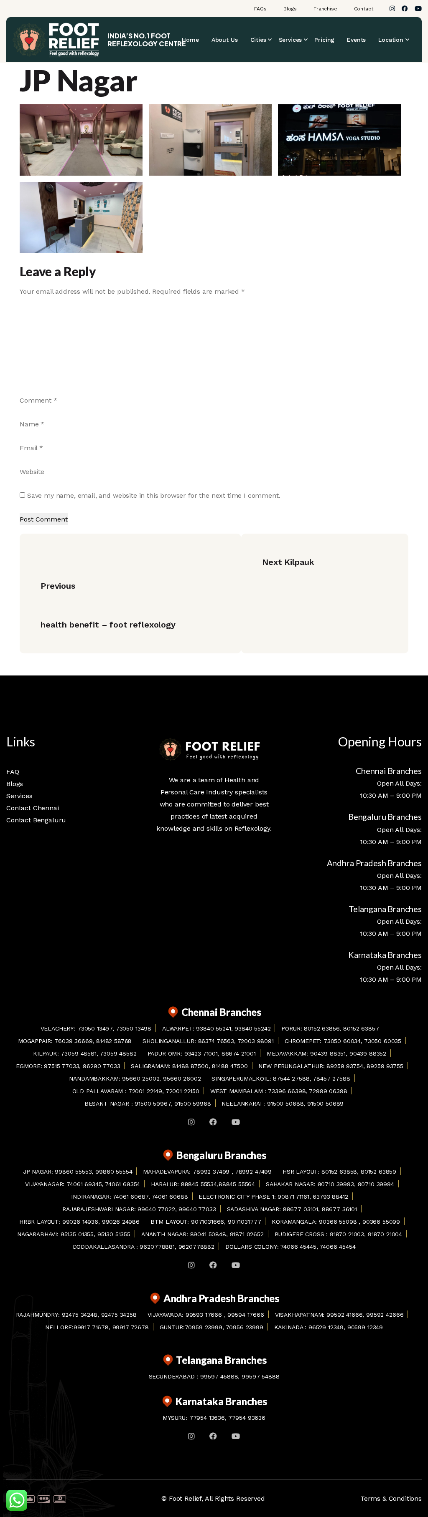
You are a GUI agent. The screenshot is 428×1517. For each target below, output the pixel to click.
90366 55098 (339, 1221)
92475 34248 (79, 1314)
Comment (38, 400)
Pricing (324, 39)
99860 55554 (113, 1171)
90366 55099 (381, 1221)
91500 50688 (285, 1103)
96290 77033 (101, 1066)
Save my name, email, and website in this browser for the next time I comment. (153, 495)
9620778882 (196, 1246)
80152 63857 (361, 1028)
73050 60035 (382, 1041)
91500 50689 (325, 1103)
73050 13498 (133, 1028)
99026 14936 (80, 1221)
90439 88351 (328, 1053)
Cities (258, 39)
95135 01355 (77, 1234)
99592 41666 (344, 1314)
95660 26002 (182, 1078)
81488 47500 (229, 1066)
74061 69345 (84, 1184)
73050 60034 (342, 1041)
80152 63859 (378, 1171)
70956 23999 (244, 1327)
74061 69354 (122, 1184)
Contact (363, 9)
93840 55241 (213, 1028)
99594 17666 (245, 1314)
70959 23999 (203, 1327)
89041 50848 (208, 1234)
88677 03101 (300, 1209)
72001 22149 (145, 1091)
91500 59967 (153, 1103)
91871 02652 (247, 1234)
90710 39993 (336, 1184)
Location (390, 39)
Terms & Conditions (391, 1498)
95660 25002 (140, 1078)
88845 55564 (237, 1184)
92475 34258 (119, 1314)
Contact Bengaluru (36, 820)
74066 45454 (337, 1246)
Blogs (290, 9)
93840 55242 (252, 1028)
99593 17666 (205, 1314)
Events (356, 39)
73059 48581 (78, 1053)
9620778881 (157, 1246)
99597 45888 (219, 1376)
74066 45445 (298, 1246)
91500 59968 (192, 1103)
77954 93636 (246, 1417)
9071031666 (207, 1221)
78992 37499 (212, 1171)
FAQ (12, 772)
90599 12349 (365, 1327)
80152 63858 (339, 1171)
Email (31, 448)
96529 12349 (326, 1327)
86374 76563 (216, 1041)
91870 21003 (347, 1234)
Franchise (325, 9)
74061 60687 (130, 1196)
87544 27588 (291, 1078)
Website (32, 472)
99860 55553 (73, 1171)
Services (290, 39)
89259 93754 (344, 1066)
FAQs (260, 9)
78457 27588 (331, 1078)
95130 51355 (113, 1234)
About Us (224, 39)
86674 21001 (239, 1053)
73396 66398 (287, 1091)
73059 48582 (117, 1053)
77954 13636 (207, 1417)
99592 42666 (384, 1314)
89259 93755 (385, 1066)
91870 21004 (385, 1234)
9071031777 (244, 1221)
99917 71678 (91, 1327)
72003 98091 (255, 1041)
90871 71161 (293, 1196)
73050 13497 (94, 1028)
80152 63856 (321, 1028)
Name (32, 424)
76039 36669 (73, 1041)
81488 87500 (190, 1066)
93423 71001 (201, 1053)
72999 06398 (328, 1091)
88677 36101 (339, 1209)
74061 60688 (169, 1196)
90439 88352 (367, 1053)
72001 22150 (182, 1091)
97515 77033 (61, 1066)
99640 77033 (197, 1209)
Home (190, 39)
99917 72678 (130, 1327)
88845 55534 (198, 1184)
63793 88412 (330, 1196)
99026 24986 (121, 1221)
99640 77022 (156, 1209)
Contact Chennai (32, 808)
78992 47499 (253, 1171)
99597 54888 (260, 1376)
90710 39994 (376, 1184)
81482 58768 (114, 1041)
